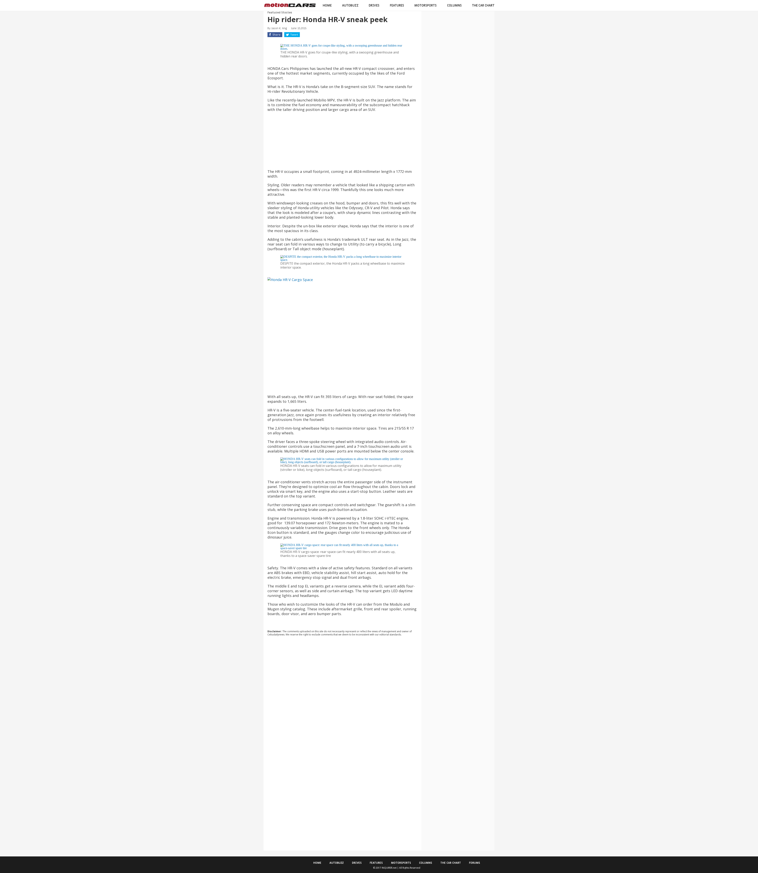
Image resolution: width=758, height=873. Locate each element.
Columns (454, 5)
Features (397, 5)
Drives (374, 5)
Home (327, 5)
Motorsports (425, 5)
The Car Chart (483, 5)
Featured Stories (279, 12)
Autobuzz (350, 5)
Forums (474, 863)
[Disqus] (342, 692)
